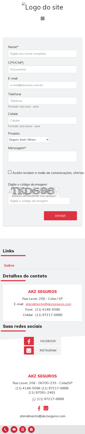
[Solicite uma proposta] (22, 429)
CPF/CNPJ (15, 62)
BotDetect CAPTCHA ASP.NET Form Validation (34, 196)
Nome (12, 47)
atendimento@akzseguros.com (48, 304)
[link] (42, 341)
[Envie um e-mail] (14, 429)
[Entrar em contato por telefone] (5, 429)
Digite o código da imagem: (27, 184)
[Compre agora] (31, 429)
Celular (13, 114)
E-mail (12, 78)
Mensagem (16, 148)
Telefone (14, 94)
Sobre (9, 265)
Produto (14, 133)
